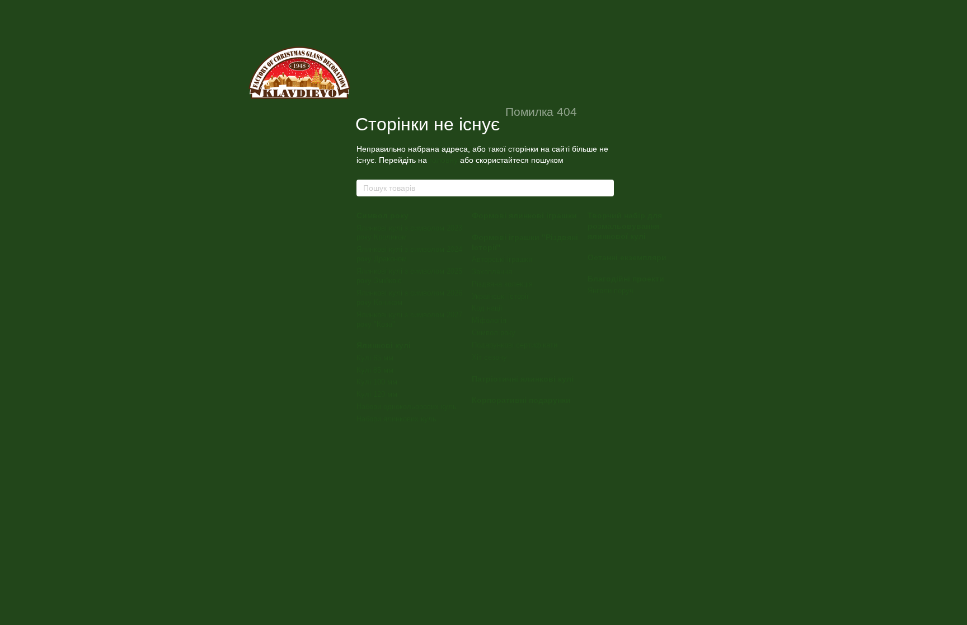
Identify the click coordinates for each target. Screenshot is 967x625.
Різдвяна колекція (502, 284)
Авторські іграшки (502, 259)
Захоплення (492, 271)
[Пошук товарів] (605, 188)
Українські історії (500, 296)
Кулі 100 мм (376, 382)
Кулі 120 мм (376, 394)
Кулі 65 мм (374, 358)
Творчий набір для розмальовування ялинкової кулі (625, 225)
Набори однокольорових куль (406, 406)
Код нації (487, 308)
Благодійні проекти (626, 278)
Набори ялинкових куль (396, 419)
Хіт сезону (489, 357)
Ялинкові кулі (383, 345)
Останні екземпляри (627, 257)
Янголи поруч (610, 290)
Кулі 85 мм (374, 370)
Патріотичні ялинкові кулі (523, 378)
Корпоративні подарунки (521, 400)
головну (443, 160)
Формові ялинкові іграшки (524, 215)
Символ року (382, 215)
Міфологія (489, 320)
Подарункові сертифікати (514, 345)
